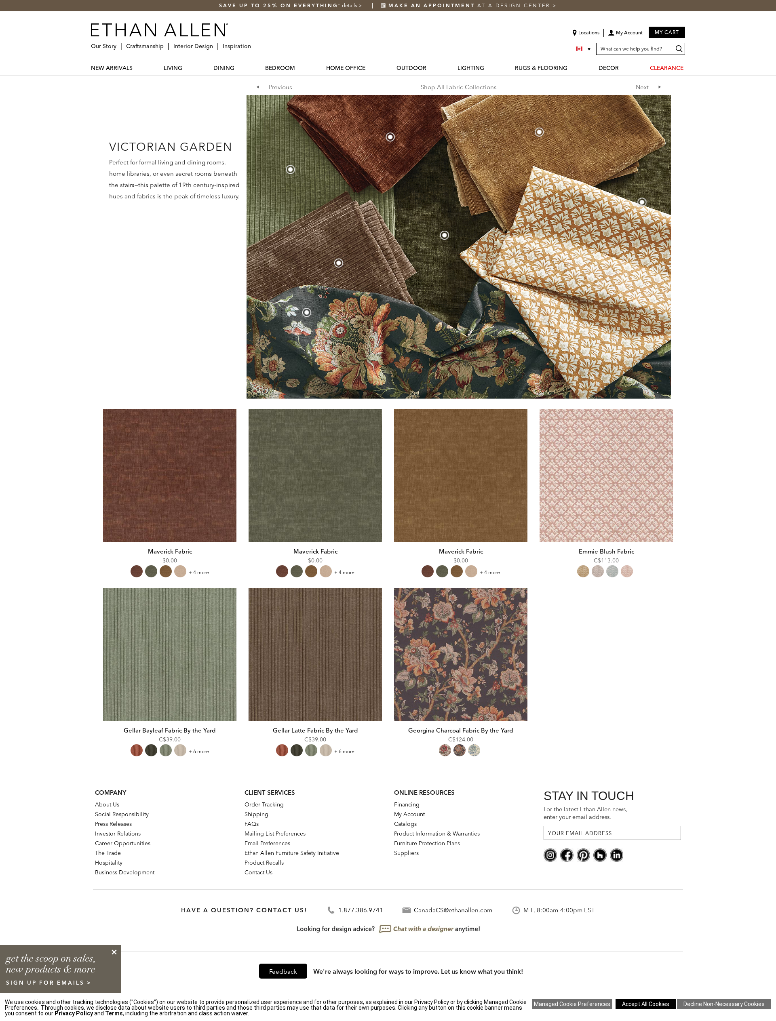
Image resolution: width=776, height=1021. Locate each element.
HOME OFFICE (345, 68)
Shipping (256, 814)
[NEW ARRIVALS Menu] (137, 68)
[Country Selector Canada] (584, 49)
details (350, 5)
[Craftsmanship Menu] (166, 43)
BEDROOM (280, 68)
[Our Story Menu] (119, 43)
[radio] (137, 571)
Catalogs (405, 823)
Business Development (124, 872)
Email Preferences (267, 843)
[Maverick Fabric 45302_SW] (169, 475)
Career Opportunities (122, 843)
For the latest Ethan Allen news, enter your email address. (585, 813)
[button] (625, 35)
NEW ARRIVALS (112, 68)
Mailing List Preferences (275, 833)
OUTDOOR (411, 68)
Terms (114, 1013)
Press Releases (113, 823)
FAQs (252, 823)
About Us (107, 804)
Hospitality (108, 862)
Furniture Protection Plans (427, 843)
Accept (646, 1004)
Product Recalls (264, 862)
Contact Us (258, 872)
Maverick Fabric (170, 551)
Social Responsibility (122, 814)
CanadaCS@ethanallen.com (453, 910)
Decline (724, 1004)
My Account (409, 814)
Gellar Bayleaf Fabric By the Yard (170, 730)
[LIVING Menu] (187, 68)
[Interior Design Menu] (215, 43)
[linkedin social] (616, 854)
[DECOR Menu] (623, 68)
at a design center (470, 5)
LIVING (173, 68)
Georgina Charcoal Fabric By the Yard (460, 730)
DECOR (609, 68)
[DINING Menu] (239, 68)
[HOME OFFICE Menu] (370, 68)
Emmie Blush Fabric (606, 551)
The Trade (108, 853)
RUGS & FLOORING (541, 68)
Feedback (283, 971)
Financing (407, 804)
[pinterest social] (583, 854)
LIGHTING (471, 68)
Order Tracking (264, 804)
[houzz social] (600, 854)
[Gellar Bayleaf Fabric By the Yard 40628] (169, 654)
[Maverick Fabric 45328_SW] (315, 475)
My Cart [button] (667, 32)
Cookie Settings (572, 1004)
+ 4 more (199, 572)
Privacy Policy (74, 1013)
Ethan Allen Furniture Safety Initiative (292, 853)
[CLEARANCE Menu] (688, 68)
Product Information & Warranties (437, 833)
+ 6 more (199, 751)
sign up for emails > (49, 982)
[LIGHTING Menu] (489, 68)
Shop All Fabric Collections (459, 87)
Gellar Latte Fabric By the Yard (315, 730)
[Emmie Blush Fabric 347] (606, 475)
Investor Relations (118, 833)
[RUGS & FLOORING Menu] (572, 68)
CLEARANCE (666, 68)
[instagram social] (550, 854)
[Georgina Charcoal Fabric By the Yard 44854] (460, 654)
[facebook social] (567, 854)
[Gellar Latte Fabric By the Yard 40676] (315, 654)
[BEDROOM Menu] (300, 68)
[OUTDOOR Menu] (431, 68)
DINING (223, 68)
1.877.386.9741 (360, 910)
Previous (280, 87)
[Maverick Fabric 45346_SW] (460, 475)
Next (642, 87)
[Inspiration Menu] (253, 43)
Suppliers (406, 853)
